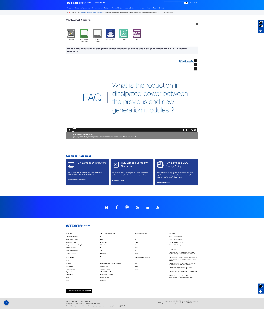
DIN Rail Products (70, 247)
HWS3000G (103, 253)
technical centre (91, 13)
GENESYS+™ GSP (104, 277)
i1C (135, 236)
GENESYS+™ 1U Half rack (106, 274)
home (83, 13)
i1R (135, 260)
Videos (124, 39)
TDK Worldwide (194, 3)
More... (102, 259)
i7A (135, 250)
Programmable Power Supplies (74, 245)
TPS (101, 250)
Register (87, 301)
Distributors (140, 8)
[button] (261, 26)
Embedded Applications (82, 8)
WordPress (127, 207)
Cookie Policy (80, 304)
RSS (157, 207)
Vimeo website (129, 137)
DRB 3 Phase (103, 242)
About (154, 8)
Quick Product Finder (72, 236)
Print (106, 207)
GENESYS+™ (103, 280)
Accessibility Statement (93, 304)
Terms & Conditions (71, 306)
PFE (101, 247)
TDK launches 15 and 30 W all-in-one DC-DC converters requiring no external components (181, 268)
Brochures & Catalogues (84, 40)
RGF (136, 263)
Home (67, 260)
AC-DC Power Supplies (72, 239)
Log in (81, 301)
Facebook (116, 207)
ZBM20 (136, 266)
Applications (69, 266)
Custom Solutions (70, 253)
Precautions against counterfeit (97, 306)
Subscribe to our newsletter (78, 291)
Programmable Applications (100, 8)
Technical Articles (97, 40)
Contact (161, 8)
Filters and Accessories (72, 250)
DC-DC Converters (71, 242)
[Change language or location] (70, 13)
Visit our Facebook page (175, 236)
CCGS (136, 247)
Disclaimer (83, 306)
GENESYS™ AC (104, 266)
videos (100, 13)
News (148, 8)
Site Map (74, 301)
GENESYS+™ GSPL (105, 269)
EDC (136, 239)
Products (70, 8)
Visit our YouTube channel (176, 242)
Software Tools (110, 39)
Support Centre (129, 8)
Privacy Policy (70, 304)
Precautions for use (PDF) (116, 306)
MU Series (103, 245)
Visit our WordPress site (175, 239)
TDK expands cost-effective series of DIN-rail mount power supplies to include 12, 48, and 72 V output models (183, 259)
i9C (135, 245)
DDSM (136, 242)
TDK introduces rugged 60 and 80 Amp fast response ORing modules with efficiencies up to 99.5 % (183, 276)
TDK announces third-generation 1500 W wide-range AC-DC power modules (183, 272)
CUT (101, 236)
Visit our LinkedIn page (175, 245)
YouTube (137, 207)
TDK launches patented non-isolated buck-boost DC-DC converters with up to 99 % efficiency (183, 263)
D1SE (101, 239)
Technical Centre (117, 8)
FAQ (137, 39)
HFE (101, 256)
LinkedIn (147, 207)
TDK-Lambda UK (99, 2)
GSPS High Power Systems (107, 272)
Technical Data (71, 39)
